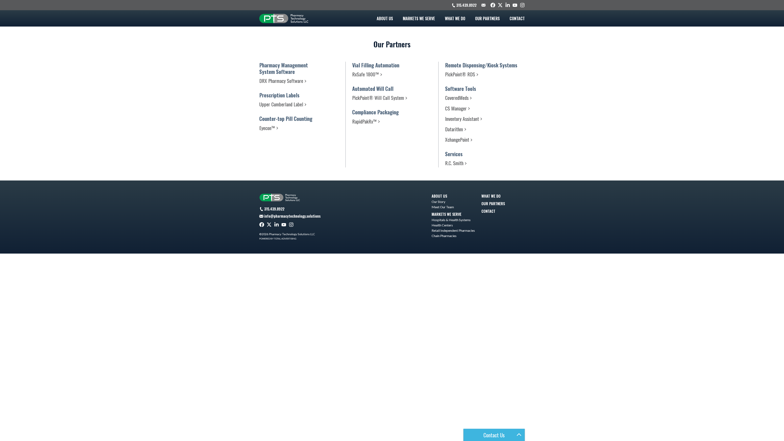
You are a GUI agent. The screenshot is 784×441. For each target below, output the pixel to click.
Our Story (438, 202)
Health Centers (442, 225)
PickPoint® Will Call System (378, 97)
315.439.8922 (466, 5)
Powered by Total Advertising (277, 238)
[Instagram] (522, 5)
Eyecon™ (267, 127)
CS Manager (456, 108)
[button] (494, 435)
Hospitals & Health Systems (451, 220)
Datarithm (454, 129)
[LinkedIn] (507, 5)
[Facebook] (492, 5)
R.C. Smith (454, 163)
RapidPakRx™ (364, 121)
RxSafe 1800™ (365, 74)
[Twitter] (500, 5)
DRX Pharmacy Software (281, 80)
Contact (517, 18)
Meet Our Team (443, 207)
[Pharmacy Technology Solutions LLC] (283, 18)
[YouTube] (514, 5)
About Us (385, 18)
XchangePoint (457, 139)
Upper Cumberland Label (281, 104)
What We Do (455, 18)
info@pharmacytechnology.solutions (292, 216)
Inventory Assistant (462, 118)
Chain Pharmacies (444, 236)
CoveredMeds (457, 97)
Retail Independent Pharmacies (453, 230)
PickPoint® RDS (460, 74)
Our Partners (487, 18)
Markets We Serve (419, 18)
